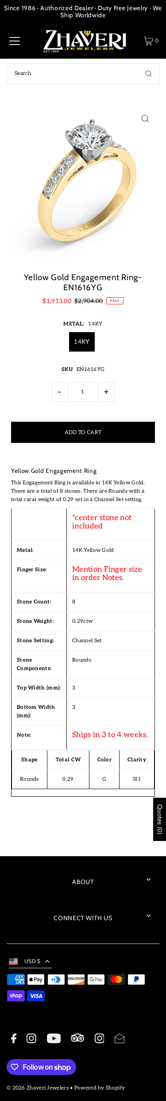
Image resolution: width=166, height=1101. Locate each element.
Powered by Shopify (99, 1088)
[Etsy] (77, 1039)
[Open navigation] (15, 41)
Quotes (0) (159, 819)
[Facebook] (13, 1040)
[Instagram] (31, 1040)
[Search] (148, 73)
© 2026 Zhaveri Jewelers (38, 1088)
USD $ (32, 961)
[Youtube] (54, 1040)
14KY (81, 341)
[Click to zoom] (145, 119)
